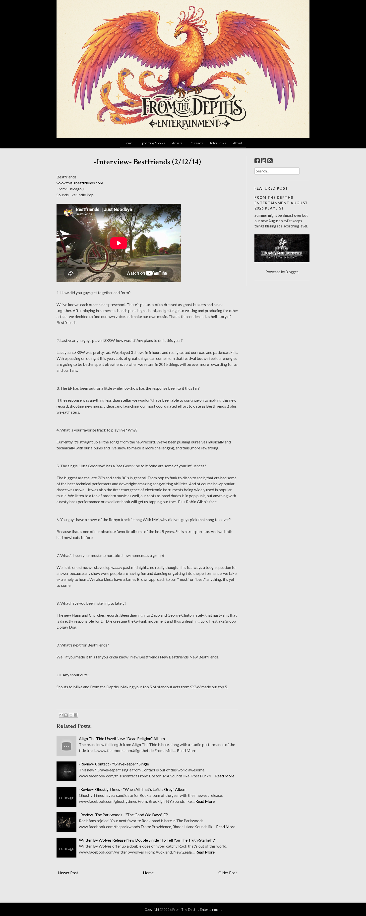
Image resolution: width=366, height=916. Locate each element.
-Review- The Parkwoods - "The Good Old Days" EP (123, 814)
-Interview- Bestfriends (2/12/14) (147, 162)
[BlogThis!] (65, 715)
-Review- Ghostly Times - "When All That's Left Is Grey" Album (132, 789)
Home (128, 143)
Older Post (227, 872)
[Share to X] (70, 715)
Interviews (218, 143)
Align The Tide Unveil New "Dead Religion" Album (122, 738)
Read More (186, 750)
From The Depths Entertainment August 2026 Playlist (281, 202)
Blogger (292, 272)
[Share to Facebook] (75, 715)
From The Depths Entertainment (197, 909)
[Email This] (61, 715)
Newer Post (68, 872)
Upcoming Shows (152, 143)
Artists (177, 143)
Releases (196, 143)
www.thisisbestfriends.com (80, 182)
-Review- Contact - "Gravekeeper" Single (114, 763)
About (237, 143)
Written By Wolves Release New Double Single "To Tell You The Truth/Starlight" (147, 840)
